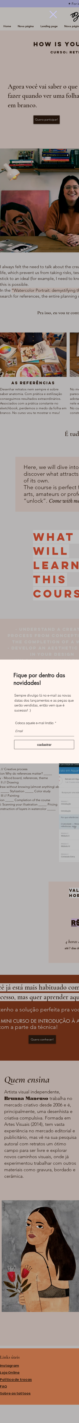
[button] (53, 14)
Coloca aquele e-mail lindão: (34, 723)
